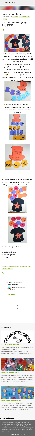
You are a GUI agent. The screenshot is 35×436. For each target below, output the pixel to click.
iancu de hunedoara (24, 16)
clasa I (4, 266)
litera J (10, 268)
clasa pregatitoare (13, 266)
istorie (5, 19)
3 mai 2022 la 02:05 (20, 287)
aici (21, 247)
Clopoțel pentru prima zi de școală (10, 372)
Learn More (15, 434)
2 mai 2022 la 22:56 (17, 282)
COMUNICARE (23, 266)
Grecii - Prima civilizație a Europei (10, 344)
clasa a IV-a (15, 16)
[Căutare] (33, 3)
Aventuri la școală (10, 2)
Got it (23, 434)
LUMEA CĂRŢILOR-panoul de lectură (11, 400)
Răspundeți (11, 294)
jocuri (4, 268)
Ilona (13, 287)
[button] (3, 30)
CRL (29, 266)
